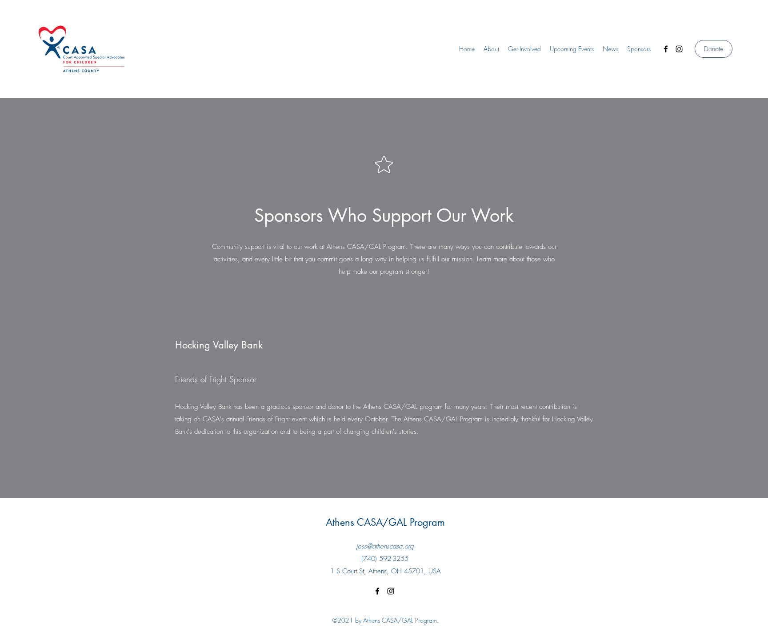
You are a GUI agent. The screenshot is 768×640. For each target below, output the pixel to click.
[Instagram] (679, 48)
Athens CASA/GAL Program (385, 522)
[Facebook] (665, 48)
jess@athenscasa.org (385, 546)
